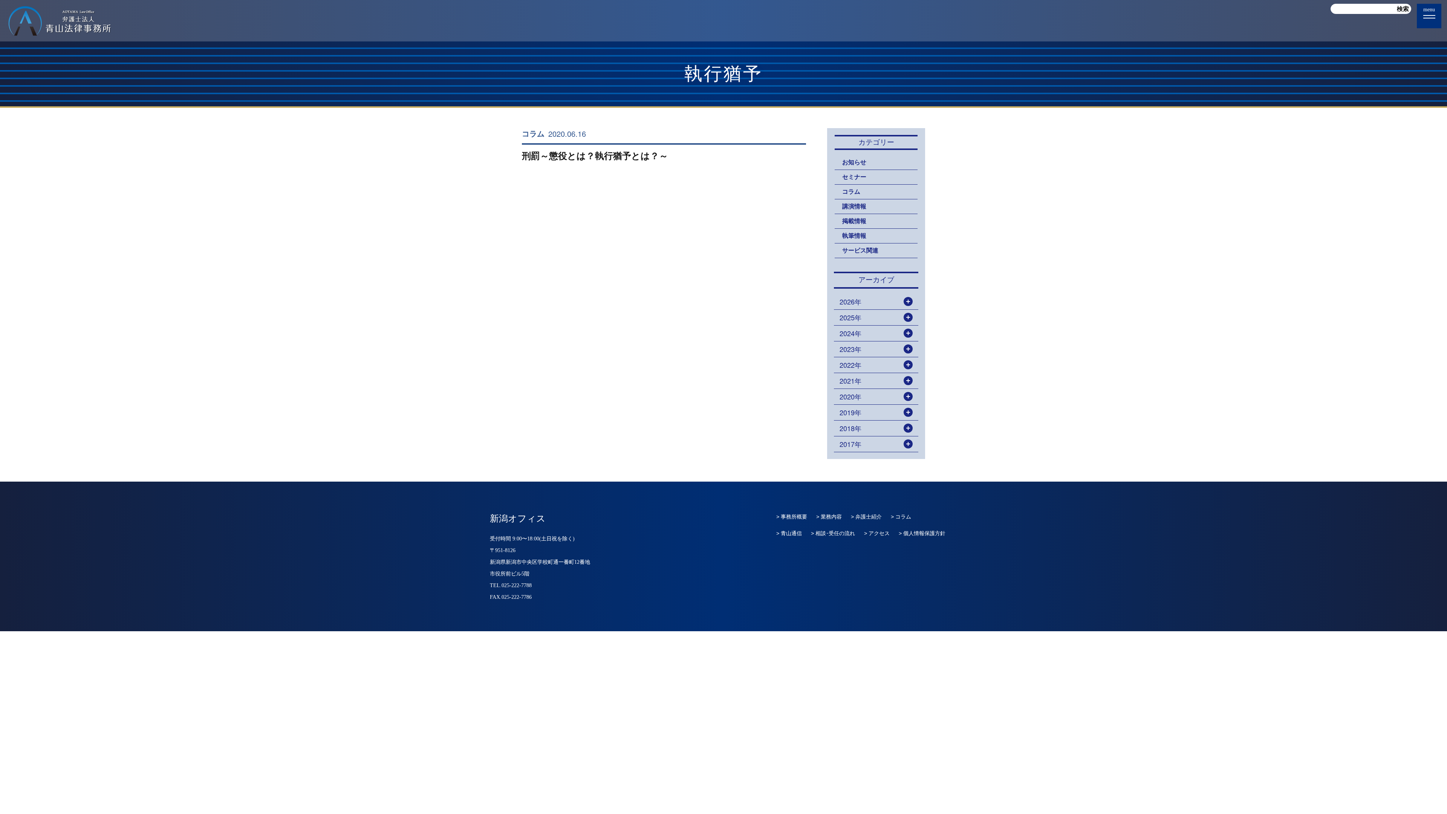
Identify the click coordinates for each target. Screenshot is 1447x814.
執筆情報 (854, 236)
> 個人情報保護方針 (922, 533)
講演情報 (854, 206)
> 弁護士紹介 (866, 517)
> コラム (901, 517)
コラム (533, 134)
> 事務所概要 (791, 517)
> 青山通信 (789, 533)
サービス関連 (860, 250)
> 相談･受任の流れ (833, 533)
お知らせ (854, 162)
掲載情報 (854, 221)
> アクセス (877, 533)
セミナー (854, 177)
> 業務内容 (829, 517)
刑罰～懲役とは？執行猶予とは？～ (595, 156)
